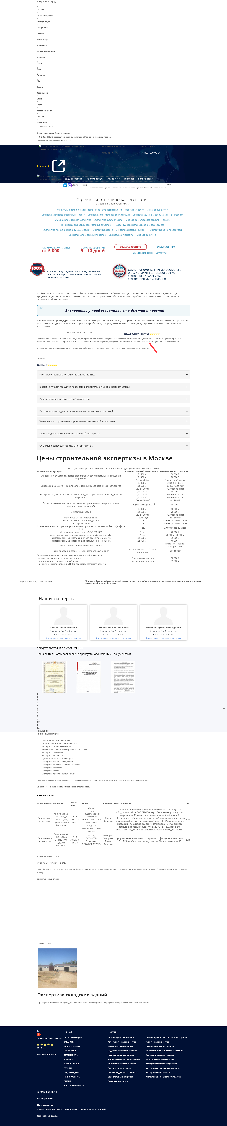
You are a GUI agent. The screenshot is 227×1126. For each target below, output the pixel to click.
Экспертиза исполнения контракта (162, 1068)
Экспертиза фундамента (121, 234)
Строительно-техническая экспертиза (59, 743)
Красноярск (42, 93)
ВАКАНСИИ (69, 1042)
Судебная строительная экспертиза (73, 219)
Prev (39, 731)
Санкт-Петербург (45, 15)
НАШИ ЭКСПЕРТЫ (72, 1077)
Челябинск (42, 122)
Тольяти (41, 75)
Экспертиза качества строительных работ (63, 214)
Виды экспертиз (73, 179)
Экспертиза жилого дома (53, 755)
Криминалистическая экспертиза (124, 1059)
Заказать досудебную (130, 247)
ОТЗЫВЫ (68, 1068)
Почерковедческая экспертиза (56, 740)
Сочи (39, 69)
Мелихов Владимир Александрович (163, 627)
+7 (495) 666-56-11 (47, 1092)
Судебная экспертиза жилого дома (57, 758)
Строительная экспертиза (120, 1077)
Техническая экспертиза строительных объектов (86, 224)
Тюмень (40, 33)
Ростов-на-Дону (44, 110)
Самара (40, 116)
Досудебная (177, 214)
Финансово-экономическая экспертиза (164, 1050)
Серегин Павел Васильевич (63, 627)
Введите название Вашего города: (53, 133)
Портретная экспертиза (119, 1068)
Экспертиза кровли (50, 770)
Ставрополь (42, 27)
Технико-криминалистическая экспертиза (166, 1037)
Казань (40, 87)
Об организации (94, 179)
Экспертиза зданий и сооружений (150, 214)
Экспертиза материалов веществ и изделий (148, 219)
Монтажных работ (134, 209)
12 (38, 728)
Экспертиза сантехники (52, 752)
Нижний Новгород (46, 51)
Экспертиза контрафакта (158, 1072)
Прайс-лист (114, 179)
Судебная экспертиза (118, 1081)
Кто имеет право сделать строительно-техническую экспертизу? (76, 411)
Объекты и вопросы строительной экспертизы (66, 445)
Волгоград (42, 45)
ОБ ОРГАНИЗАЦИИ (73, 1037)
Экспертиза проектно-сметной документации (66, 229)
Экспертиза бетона (146, 234)
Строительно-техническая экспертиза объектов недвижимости (89, 209)
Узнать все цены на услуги (150, 252)
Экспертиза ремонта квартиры (166, 229)
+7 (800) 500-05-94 (150, 152)
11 (38, 724)
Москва (40, 9)
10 (38, 721)
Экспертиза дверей (103, 229)
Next (45, 731)
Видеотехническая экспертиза (122, 1050)
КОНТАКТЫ (69, 1059)
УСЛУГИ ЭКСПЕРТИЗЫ (74, 1085)
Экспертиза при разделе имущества (163, 1077)
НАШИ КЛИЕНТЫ (72, 1046)
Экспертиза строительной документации (109, 214)
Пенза (39, 63)
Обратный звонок (80, 185)
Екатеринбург (43, 21)
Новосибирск (43, 39)
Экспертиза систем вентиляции (56, 746)
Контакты (129, 179)
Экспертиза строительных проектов (87, 234)
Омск (39, 99)
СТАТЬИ (67, 1081)
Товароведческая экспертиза (160, 1046)
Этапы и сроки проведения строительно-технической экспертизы (77, 421)
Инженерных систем (157, 209)
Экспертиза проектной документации (59, 773)
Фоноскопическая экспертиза (160, 1055)
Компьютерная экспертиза (121, 1055)
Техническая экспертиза (157, 1042)
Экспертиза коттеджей (52, 767)
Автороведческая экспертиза (122, 1037)
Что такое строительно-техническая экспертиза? (67, 374)
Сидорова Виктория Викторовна (113, 627)
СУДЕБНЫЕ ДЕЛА (72, 1072)
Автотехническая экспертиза (122, 1042)
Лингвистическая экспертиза (122, 1063)
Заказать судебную (166, 247)
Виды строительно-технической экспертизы (64, 399)
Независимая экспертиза (75, 146)
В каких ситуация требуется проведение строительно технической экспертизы (84, 386)
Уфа (38, 81)
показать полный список (48, 856)
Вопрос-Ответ (145, 179)
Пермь (40, 104)
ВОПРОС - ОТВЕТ (71, 1063)
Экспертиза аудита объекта (108, 219)
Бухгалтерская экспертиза (120, 1046)
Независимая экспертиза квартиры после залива (139, 224)
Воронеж (41, 57)
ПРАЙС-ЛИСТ (70, 1050)
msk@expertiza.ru (110, 153)
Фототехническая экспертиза (160, 1059)
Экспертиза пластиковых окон (131, 229)
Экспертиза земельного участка (161, 1063)
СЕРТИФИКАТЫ (71, 1055)
